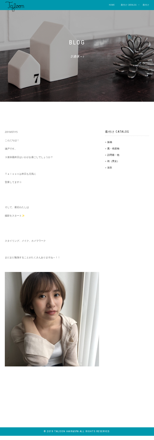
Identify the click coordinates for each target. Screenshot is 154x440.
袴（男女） (113, 161)
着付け (146, 5)
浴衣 (109, 167)
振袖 (109, 142)
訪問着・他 (113, 155)
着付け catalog (129, 5)
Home (112, 5)
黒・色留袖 (113, 148)
